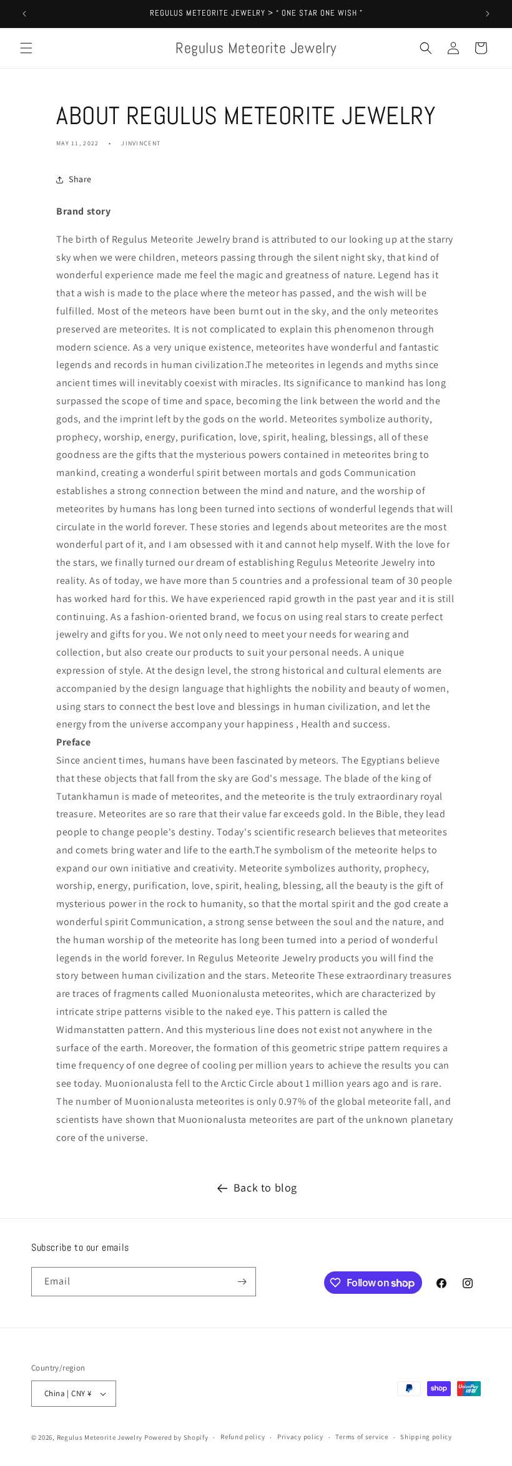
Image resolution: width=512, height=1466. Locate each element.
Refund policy (242, 1436)
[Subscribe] (241, 1281)
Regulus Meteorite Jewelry (100, 1437)
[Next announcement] (487, 13)
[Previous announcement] (24, 13)
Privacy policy (300, 1436)
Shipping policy (426, 1436)
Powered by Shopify (176, 1437)
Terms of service (361, 1436)
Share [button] (80, 179)
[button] (26, 48)
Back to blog (265, 1187)
